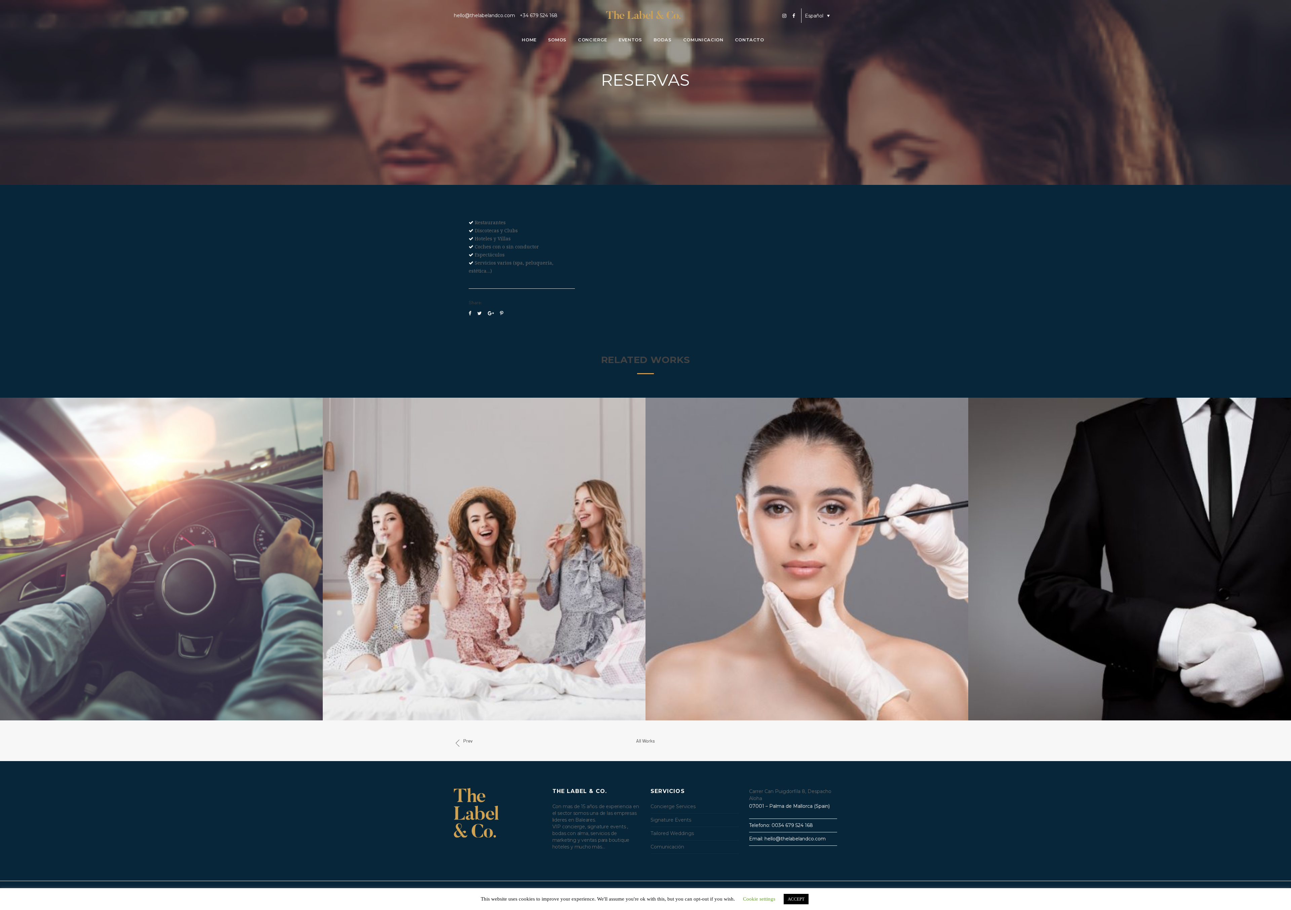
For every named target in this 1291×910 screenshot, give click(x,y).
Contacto (749, 39)
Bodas (663, 39)
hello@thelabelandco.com (484, 15)
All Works (645, 741)
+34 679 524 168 (538, 15)
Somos (557, 39)
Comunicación (667, 847)
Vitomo (567, 892)
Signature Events (671, 820)
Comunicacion (703, 39)
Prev (468, 741)
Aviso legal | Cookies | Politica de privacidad (786, 891)
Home (529, 39)
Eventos (630, 39)
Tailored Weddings (672, 833)
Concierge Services (673, 806)
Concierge (592, 39)
